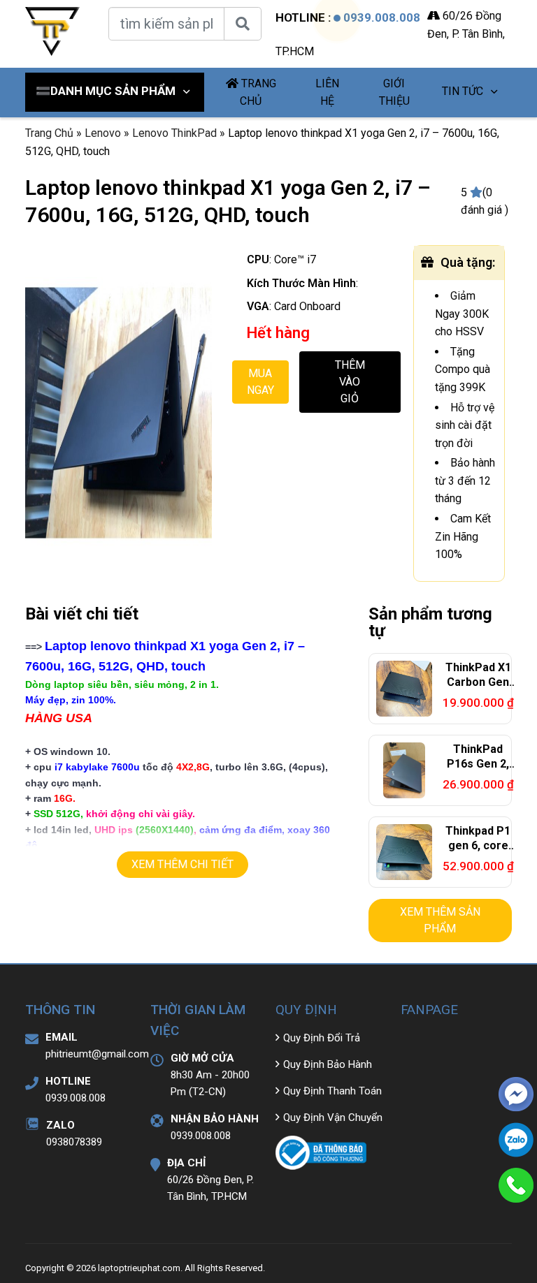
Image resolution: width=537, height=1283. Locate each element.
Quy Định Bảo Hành (327, 1064)
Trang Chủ (49, 133)
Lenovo (103, 133)
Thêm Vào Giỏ (350, 381)
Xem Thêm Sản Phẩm (440, 920)
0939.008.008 (381, 17)
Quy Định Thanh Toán (332, 1091)
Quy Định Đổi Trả (321, 1038)
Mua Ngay (260, 382)
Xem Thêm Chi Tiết (182, 864)
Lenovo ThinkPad (174, 133)
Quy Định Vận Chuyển (332, 1117)
